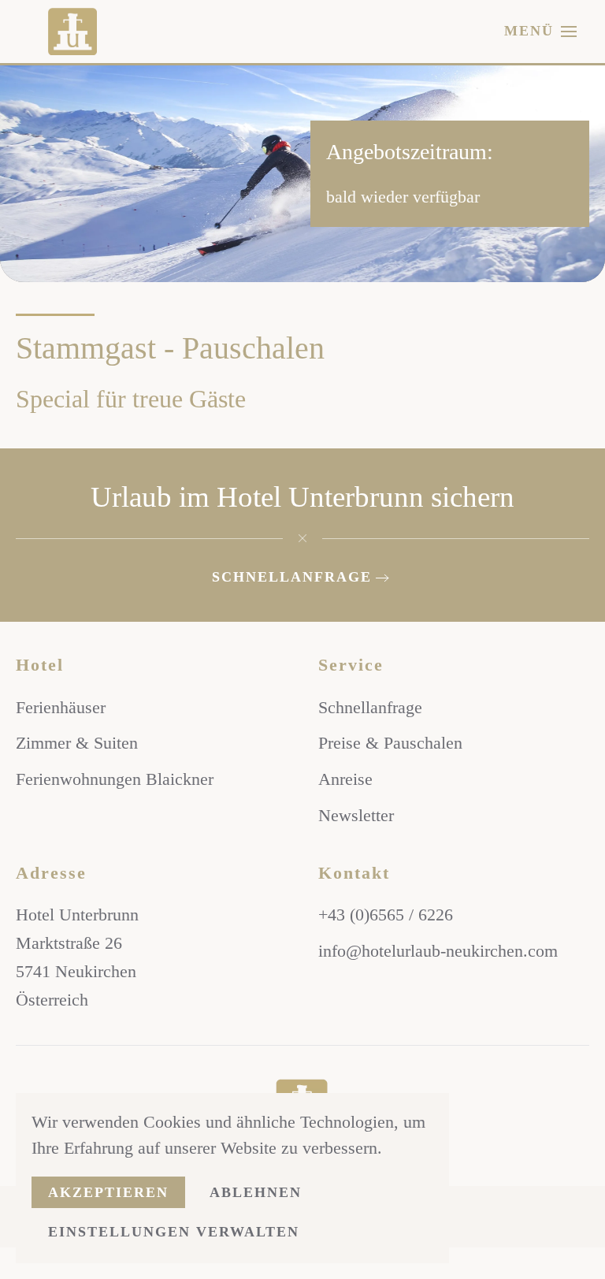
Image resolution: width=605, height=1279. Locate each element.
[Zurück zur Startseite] (79, 31)
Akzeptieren (108, 1192)
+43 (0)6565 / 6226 (385, 914)
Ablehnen (256, 1192)
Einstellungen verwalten (173, 1232)
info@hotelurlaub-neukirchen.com (438, 951)
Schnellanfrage (292, 577)
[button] (541, 31)
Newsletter (356, 815)
